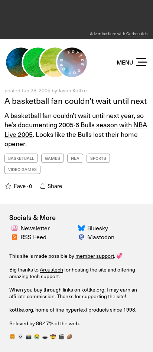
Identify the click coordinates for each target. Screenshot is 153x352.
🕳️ (45, 336)
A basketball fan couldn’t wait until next (75, 100)
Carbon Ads (136, 33)
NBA (75, 158)
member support (94, 255)
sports (98, 158)
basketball (21, 158)
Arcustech (51, 269)
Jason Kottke (72, 90)
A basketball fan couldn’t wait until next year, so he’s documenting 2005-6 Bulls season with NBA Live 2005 (75, 124)
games (52, 158)
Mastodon (100, 237)
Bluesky (97, 228)
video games (22, 169)
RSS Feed (33, 237)
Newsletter (35, 228)
